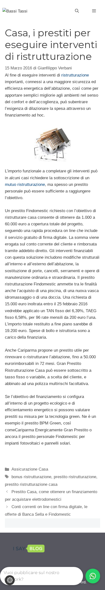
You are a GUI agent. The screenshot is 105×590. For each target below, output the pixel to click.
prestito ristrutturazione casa (31, 484)
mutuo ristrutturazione (25, 184)
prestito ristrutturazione (75, 477)
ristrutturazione (75, 75)
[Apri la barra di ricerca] (76, 11)
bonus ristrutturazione (31, 477)
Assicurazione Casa (29, 469)
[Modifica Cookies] (10, 580)
